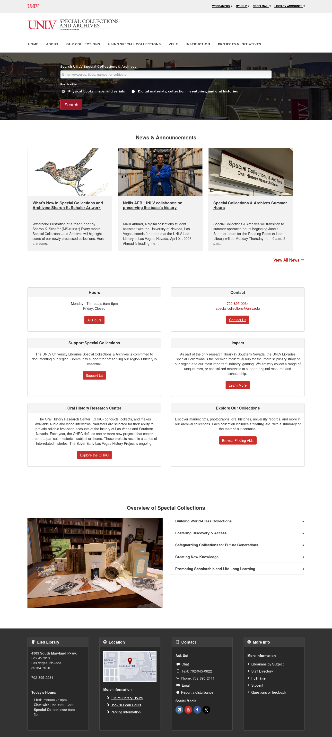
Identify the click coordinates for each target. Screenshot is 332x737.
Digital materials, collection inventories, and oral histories (187, 91)
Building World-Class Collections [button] (203, 521)
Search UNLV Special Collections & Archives (98, 66)
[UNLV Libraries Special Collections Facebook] (197, 710)
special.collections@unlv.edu (238, 308)
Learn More (238, 385)
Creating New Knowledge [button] (196, 556)
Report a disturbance (197, 692)
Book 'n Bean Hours (126, 704)
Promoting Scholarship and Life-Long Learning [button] (215, 568)
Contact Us (237, 319)
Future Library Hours (127, 697)
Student (257, 685)
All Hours (94, 320)
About (52, 44)
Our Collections (83, 44)
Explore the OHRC (94, 455)
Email (186, 685)
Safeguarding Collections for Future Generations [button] (216, 544)
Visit (173, 44)
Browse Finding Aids (237, 440)
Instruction (198, 44)
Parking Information (126, 712)
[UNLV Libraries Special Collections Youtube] (188, 710)
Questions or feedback (268, 692)
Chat (185, 664)
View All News (286, 260)
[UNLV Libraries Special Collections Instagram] (179, 710)
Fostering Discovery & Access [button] (201, 533)
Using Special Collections (134, 44)
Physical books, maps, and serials (96, 91)
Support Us (94, 375)
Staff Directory (262, 671)
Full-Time (258, 678)
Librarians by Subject (267, 664)
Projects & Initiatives (239, 44)
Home (33, 44)
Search (71, 104)
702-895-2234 (238, 303)
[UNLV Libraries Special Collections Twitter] (206, 710)
